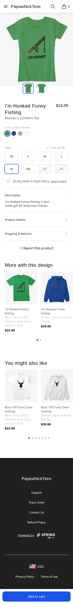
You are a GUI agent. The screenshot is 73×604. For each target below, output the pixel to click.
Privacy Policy (24, 576)
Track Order (37, 502)
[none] (55, 148)
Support (36, 492)
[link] (21, 288)
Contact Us (36, 512)
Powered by (26, 535)
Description (12, 195)
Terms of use (49, 576)
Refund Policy (36, 522)
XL (11, 169)
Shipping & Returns (18, 234)
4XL (61, 169)
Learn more (59, 181)
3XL (45, 169)
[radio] (11, 156)
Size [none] (8, 147)
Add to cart (36, 596)
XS (11, 156)
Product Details (15, 220)
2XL (28, 169)
